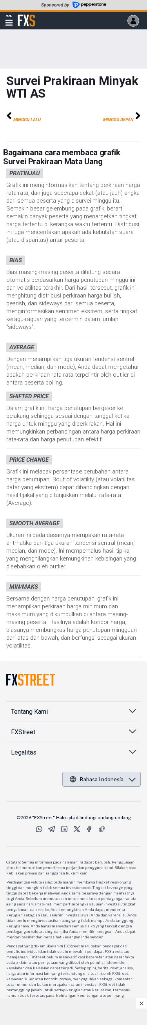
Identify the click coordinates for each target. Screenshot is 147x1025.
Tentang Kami (29, 711)
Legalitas (23, 752)
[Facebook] (89, 829)
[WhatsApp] (39, 829)
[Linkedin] (64, 829)
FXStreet (26, 16)
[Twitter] (77, 829)
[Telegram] (51, 829)
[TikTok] (102, 829)
